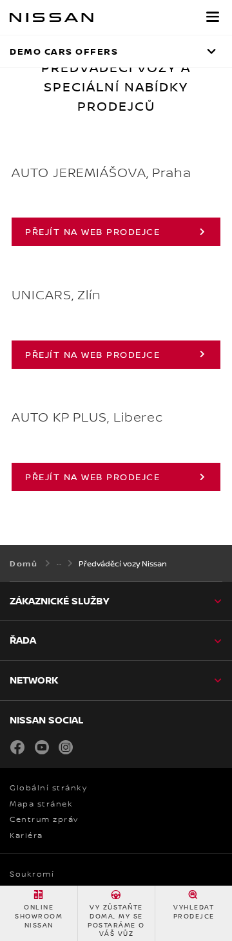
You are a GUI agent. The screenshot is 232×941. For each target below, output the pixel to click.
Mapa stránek (41, 804)
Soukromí (32, 874)
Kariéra (26, 835)
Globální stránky (48, 788)
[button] (212, 16)
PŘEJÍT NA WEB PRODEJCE (92, 231)
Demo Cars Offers (64, 51)
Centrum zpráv (44, 819)
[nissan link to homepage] (51, 17)
